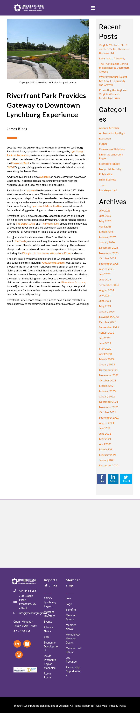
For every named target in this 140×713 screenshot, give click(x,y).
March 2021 (106, 449)
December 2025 (108, 247)
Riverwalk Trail (20, 163)
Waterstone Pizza (60, 253)
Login (69, 604)
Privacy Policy (117, 705)
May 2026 (105, 221)
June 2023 (105, 343)
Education (105, 138)
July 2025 (104, 274)
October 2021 (107, 412)
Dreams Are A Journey (112, 58)
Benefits (71, 609)
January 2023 (107, 364)
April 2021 (105, 444)
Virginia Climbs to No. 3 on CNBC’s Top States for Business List (114, 48)
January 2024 (107, 311)
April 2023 (105, 353)
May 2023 (105, 348)
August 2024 (106, 290)
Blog (46, 636)
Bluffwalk (20, 241)
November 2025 (108, 253)
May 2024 (105, 306)
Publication (106, 174)
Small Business (107, 179)
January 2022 (107, 396)
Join (68, 598)
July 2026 (104, 210)
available (44, 176)
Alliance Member (109, 127)
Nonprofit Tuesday (110, 168)
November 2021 (108, 407)
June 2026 (105, 215)
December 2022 (108, 369)
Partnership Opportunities (73, 671)
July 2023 (104, 338)
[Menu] (93, 7)
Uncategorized (108, 190)
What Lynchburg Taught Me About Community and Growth (113, 80)
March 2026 (106, 231)
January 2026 (107, 242)
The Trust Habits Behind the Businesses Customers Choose (114, 67)
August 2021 (106, 423)
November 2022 (108, 375)
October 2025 (107, 258)
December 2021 (108, 401)
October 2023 (107, 322)
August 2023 (106, 332)
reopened (31, 190)
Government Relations (112, 149)
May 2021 (105, 438)
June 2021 (105, 433)
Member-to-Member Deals (73, 638)
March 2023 (106, 359)
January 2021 (107, 460)
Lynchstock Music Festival (46, 206)
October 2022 (107, 380)
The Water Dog (50, 223)
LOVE (11, 167)
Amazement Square (53, 262)
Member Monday (109, 163)
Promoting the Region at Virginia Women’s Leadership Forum (113, 93)
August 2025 (106, 268)
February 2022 (107, 391)
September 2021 (109, 417)
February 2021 (107, 454)
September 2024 (109, 284)
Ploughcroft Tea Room (35, 253)
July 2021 (104, 428)
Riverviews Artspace (73, 282)
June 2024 (105, 300)
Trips (102, 184)
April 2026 (105, 226)
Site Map (101, 705)
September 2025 (109, 263)
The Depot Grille (25, 223)
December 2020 (108, 465)
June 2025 (105, 279)
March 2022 (106, 385)
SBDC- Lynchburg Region (50, 602)
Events (103, 143)
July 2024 (104, 295)
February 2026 (107, 237)
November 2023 (108, 316)
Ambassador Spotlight (112, 133)
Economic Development (51, 646)
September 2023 (109, 327)
